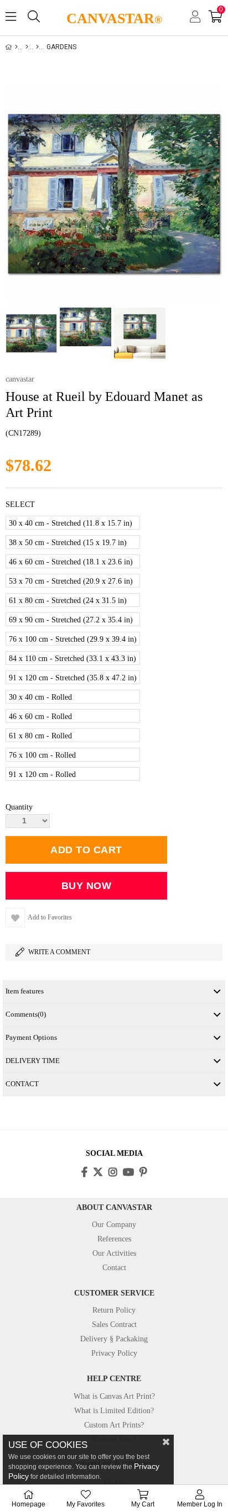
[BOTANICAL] (37, 47)
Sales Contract (114, 1324)
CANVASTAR (114, 18)
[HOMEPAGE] (16, 47)
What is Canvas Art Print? (114, 1396)
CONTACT (22, 1084)
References (114, 1239)
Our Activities (114, 1253)
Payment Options (31, 1037)
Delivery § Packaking (114, 1339)
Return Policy (114, 1310)
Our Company (114, 1224)
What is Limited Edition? (114, 1411)
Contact (114, 1267)
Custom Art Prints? (114, 1425)
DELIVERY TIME (33, 1060)
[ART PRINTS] (26, 47)
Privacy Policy (114, 1353)
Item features (25, 991)
